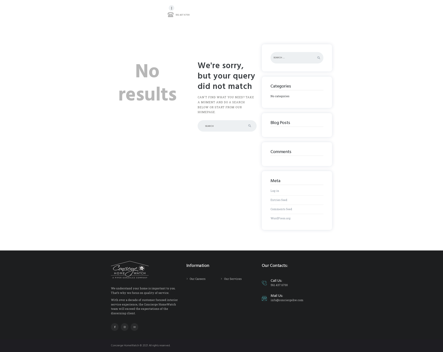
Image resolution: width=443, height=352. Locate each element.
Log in (274, 191)
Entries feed (278, 200)
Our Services (233, 279)
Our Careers (197, 279)
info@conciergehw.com (287, 300)
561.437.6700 (279, 285)
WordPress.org (280, 218)
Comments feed (281, 209)
